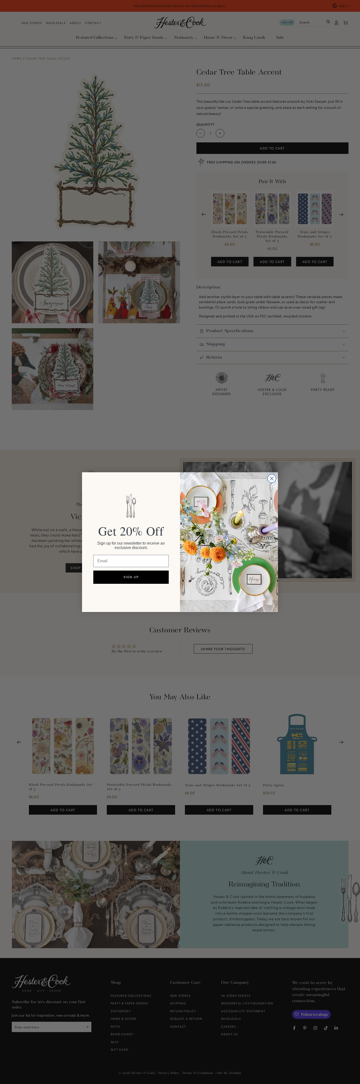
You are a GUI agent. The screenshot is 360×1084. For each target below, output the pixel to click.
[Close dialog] (271, 478)
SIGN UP (131, 577)
